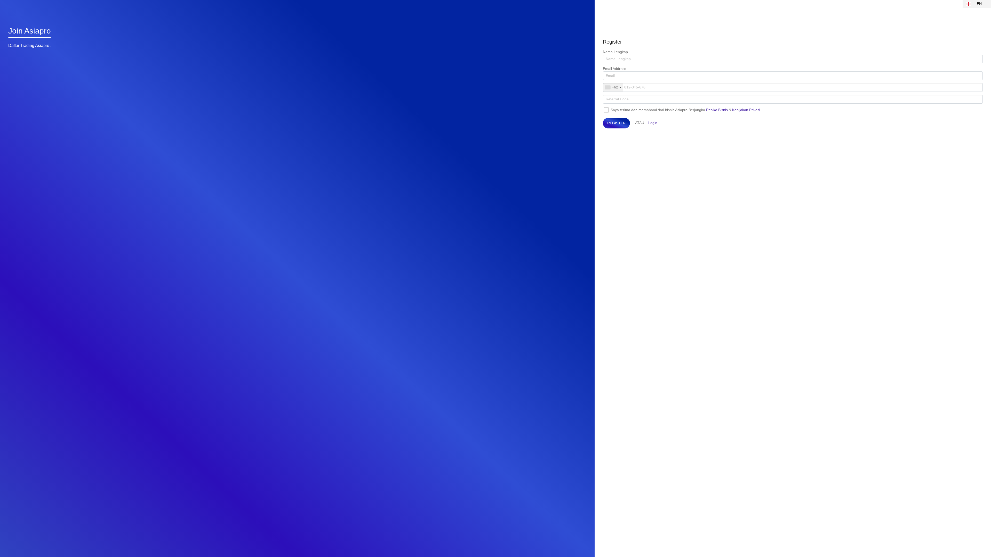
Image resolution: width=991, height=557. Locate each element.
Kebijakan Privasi (746, 110)
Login (652, 123)
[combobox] (613, 87)
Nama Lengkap (615, 52)
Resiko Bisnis (717, 110)
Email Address (614, 69)
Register (616, 123)
